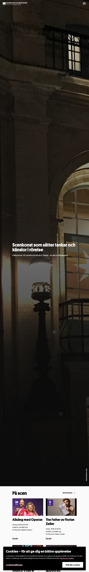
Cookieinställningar (14, 565)
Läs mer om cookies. (67, 558)
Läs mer (15, 538)
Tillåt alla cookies (72, 565)
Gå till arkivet (67, 493)
